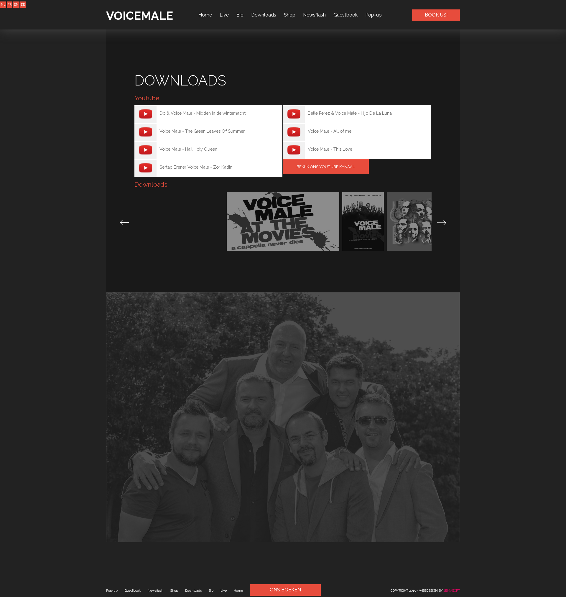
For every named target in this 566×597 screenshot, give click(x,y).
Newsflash (314, 15)
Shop (289, 15)
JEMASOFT (452, 590)
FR (9, 4)
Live (224, 15)
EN (16, 4)
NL (3, 4)
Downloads (263, 15)
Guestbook (345, 15)
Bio (239, 15)
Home (205, 15)
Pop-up (373, 15)
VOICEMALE (139, 15)
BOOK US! (436, 15)
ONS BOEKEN (285, 590)
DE (23, 4)
